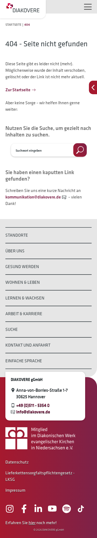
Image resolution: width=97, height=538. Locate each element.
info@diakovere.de (33, 412)
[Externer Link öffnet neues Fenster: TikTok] (80, 508)
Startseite (13, 24)
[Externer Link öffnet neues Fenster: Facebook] (24, 508)
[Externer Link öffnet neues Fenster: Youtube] (52, 508)
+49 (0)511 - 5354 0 (33, 405)
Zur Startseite (17, 90)
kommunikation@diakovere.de (33, 197)
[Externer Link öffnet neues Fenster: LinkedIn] (38, 508)
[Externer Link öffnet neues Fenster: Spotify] (66, 508)
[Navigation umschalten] (88, 7)
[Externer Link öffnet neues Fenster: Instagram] (9, 508)
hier (32, 523)
